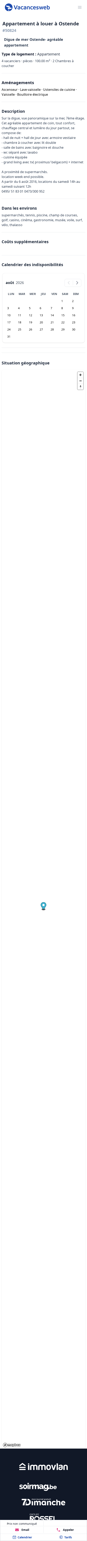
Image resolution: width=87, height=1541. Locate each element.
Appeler (68, 1530)
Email (25, 1530)
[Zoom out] (80, 381)
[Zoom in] (80, 375)
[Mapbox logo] (12, 1445)
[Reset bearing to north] (80, 387)
